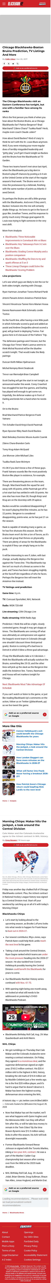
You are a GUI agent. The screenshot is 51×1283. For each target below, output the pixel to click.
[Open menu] (3, 3)
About (5, 1232)
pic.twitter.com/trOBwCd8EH (33, 1100)
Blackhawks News (17, 1213)
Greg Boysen (11, 840)
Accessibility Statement (35, 1255)
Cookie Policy (30, 1250)
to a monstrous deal (27, 1061)
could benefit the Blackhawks (28, 969)
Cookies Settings (32, 1259)
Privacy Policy (31, 1246)
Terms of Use (8, 1250)
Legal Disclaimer (10, 1255)
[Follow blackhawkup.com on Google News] (45, 714)
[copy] (17, 63)
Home (4, 801)
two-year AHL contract (24, 1152)
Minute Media (14, 1266)
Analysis (13, 801)
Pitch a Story (8, 1246)
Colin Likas (10, 59)
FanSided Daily (31, 1241)
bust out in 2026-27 (17, 931)
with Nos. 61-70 (23, 982)
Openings (28, 1232)
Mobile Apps (8, 1241)
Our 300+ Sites (31, 1237)
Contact (6, 1237)
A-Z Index (6, 1259)
